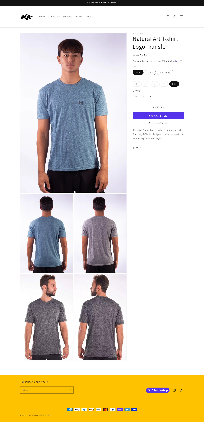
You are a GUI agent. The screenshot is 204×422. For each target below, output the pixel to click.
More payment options (158, 123)
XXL (174, 84)
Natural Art (30, 415)
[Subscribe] (70, 390)
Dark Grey (165, 72)
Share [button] (139, 147)
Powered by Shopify (43, 415)
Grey (150, 72)
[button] (168, 16)
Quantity (136, 90)
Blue (138, 72)
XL (165, 84)
